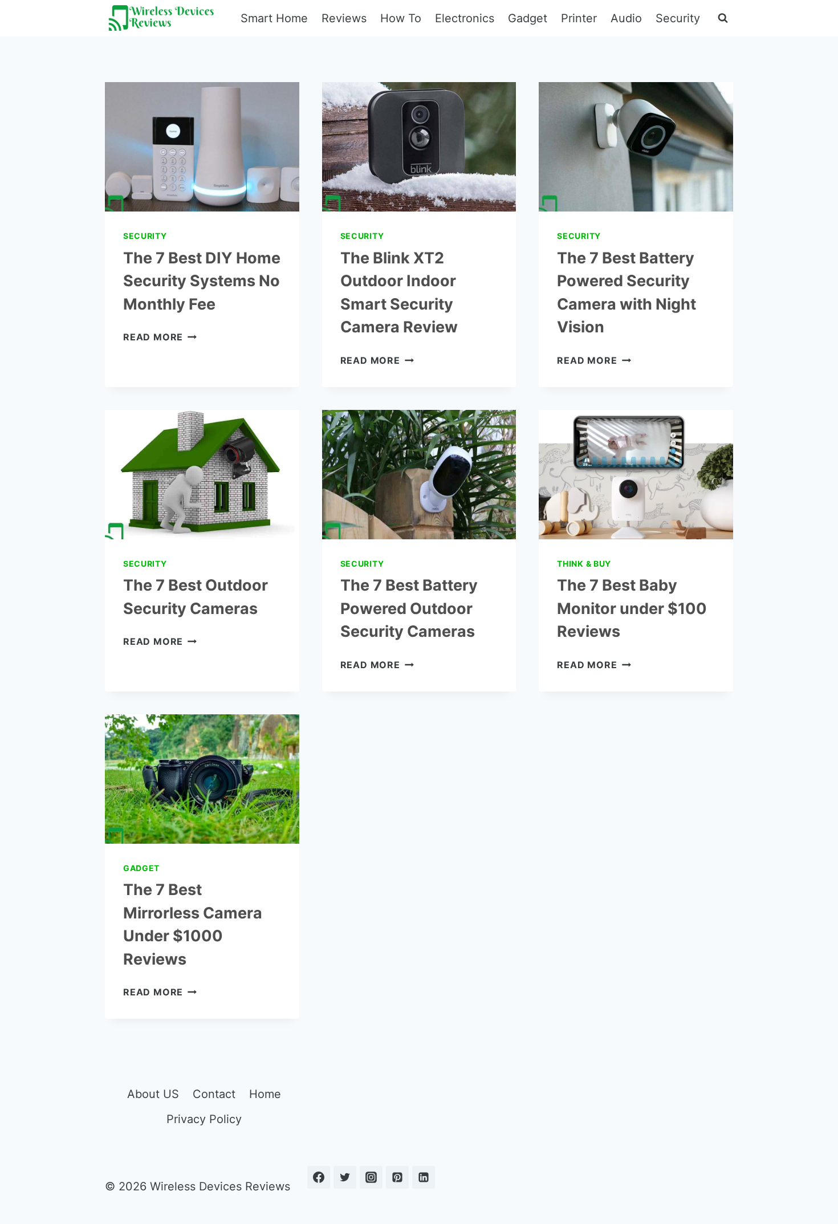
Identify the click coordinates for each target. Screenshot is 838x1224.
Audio (626, 18)
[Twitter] (344, 1177)
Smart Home (274, 18)
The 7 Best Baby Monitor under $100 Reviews (632, 608)
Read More (160, 337)
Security (678, 18)
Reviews (344, 18)
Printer (579, 18)
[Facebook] (318, 1177)
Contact (214, 1094)
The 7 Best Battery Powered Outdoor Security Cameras (409, 608)
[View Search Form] (723, 18)
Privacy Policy (204, 1119)
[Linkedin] (423, 1177)
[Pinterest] (397, 1177)
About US (153, 1094)
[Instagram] (371, 1177)
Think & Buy (584, 563)
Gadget (527, 18)
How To (400, 18)
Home (265, 1094)
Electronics (464, 18)
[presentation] (202, 147)
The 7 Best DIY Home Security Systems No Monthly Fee (201, 281)
